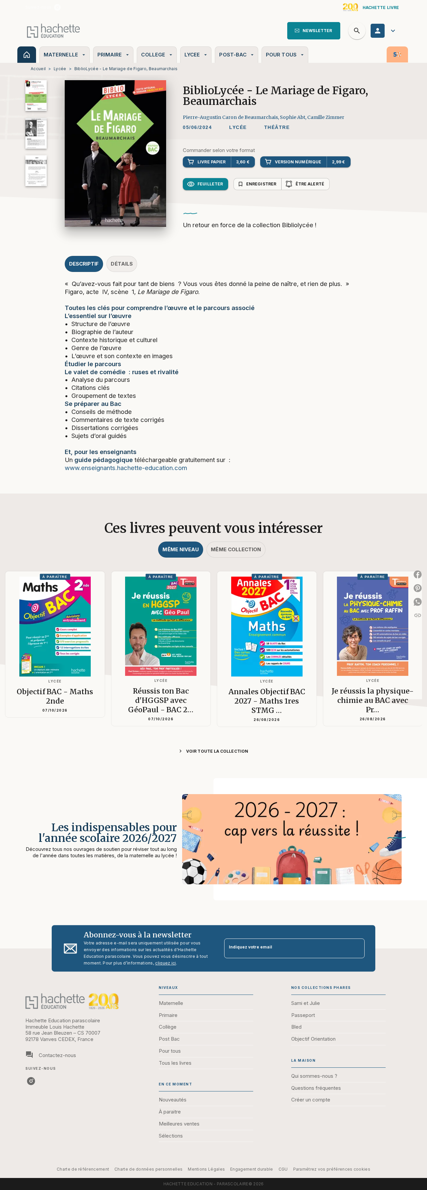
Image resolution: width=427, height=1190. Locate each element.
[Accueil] (53, 30)
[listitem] (57, 7)
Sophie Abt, (293, 117)
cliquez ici (165, 962)
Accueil (38, 68)
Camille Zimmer (325, 117)
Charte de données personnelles (148, 1169)
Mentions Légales (206, 1169)
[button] (313, 30)
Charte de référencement (83, 1169)
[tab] (26, 54)
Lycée (60, 68)
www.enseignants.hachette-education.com (126, 467)
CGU (283, 1169)
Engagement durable (251, 1169)
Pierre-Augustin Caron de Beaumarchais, (231, 117)
